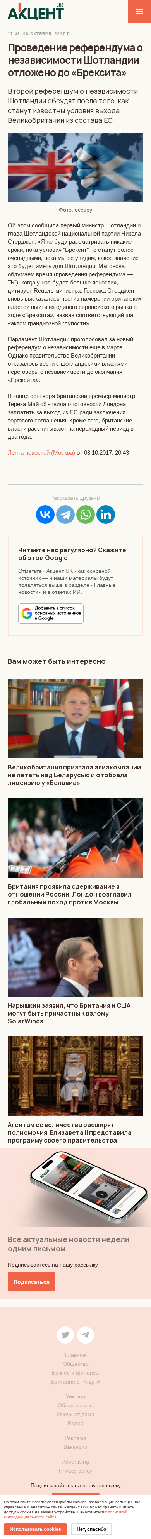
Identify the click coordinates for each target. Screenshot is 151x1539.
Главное (75, 1355)
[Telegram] (65, 514)
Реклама (75, 1438)
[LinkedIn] (105, 514)
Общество (76, 1364)
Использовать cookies (35, 1529)
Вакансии (75, 1447)
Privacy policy (75, 1470)
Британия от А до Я (75, 1381)
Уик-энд (75, 1396)
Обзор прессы (76, 1405)
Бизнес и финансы (76, 1373)
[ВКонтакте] (45, 514)
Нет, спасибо (91, 1529)
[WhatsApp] (85, 514)
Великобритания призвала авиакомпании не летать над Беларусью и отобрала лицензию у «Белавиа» (74, 775)
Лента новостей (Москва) (41, 452)
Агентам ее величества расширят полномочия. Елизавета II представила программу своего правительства (70, 1132)
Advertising (75, 1462)
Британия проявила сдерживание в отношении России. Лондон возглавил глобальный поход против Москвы (70, 894)
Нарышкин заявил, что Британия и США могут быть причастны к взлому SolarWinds (69, 1013)
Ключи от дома (75, 1414)
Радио (76, 1423)
